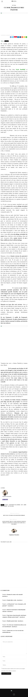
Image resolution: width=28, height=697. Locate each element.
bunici (6, 504)
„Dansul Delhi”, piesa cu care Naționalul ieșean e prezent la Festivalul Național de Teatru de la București (14, 523)
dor (22, 504)
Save (16, 36)
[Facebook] (14, 694)
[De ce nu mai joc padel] (20, 550)
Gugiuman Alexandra (5, 35)
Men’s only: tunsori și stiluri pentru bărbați (14, 515)
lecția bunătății (20, 69)
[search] (25, 1)
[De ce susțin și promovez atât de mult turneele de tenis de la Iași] (7, 550)
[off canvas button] (2, 1)
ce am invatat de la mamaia (14, 504)
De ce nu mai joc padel (19, 558)
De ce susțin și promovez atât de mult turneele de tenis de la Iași (7, 560)
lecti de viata (11, 506)
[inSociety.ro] (14, 690)
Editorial (14, 5)
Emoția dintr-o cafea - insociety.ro (14, 600)
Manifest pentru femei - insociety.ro (15, 621)
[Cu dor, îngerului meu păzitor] (14, 22)
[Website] (14, 538)
